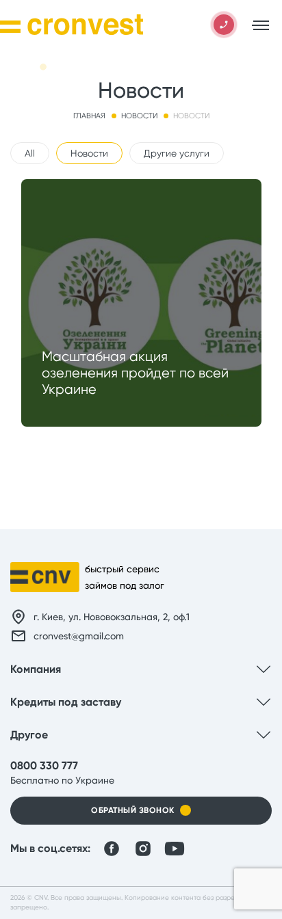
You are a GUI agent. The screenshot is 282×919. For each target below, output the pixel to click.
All (30, 153)
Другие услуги (176, 153)
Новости (89, 153)
